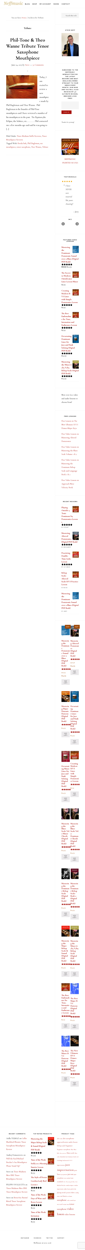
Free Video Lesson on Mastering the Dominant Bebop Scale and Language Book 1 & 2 (70, 467)
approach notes (62, 1142)
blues (72, 1149)
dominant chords (72, 1157)
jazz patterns (64, 1174)
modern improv (70, 1185)
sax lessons (69, 1196)
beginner (69, 1146)
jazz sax (70, 1174)
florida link (22, 143)
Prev (63, 224)
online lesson (67, 1189)
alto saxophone (68, 1138)
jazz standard (67, 1178)
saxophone (62, 1200)
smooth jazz (73, 1200)
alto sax (59, 1138)
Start (69, 219)
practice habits (70, 1192)
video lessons (69, 1214)
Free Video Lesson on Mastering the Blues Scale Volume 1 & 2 (70, 450)
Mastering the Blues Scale (71, 1181)
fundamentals (65, 1160)
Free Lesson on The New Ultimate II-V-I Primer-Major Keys (69, 425)
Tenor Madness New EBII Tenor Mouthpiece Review (16, 1175)
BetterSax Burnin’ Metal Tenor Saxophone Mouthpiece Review (17, 1201)
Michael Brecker (61, 1185)
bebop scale (61, 1146)
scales (68, 1200)
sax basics (63, 1196)
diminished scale (64, 1157)
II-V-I (70, 1160)
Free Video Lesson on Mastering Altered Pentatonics (70, 438)
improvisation (61, 1165)
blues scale (70, 1153)
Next (77, 224)
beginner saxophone (63, 1149)
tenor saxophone (23, 147)
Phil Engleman (33, 143)
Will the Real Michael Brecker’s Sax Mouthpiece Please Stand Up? (16, 1162)
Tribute (45, 147)
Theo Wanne (36, 147)
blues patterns (63, 1153)
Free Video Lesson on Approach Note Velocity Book (70, 484)
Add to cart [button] (66, 682)
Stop (70, 219)
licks (64, 1181)
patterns (73, 1189)
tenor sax (66, 1204)
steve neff (59, 1204)
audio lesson (73, 1142)
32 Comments (38, 65)
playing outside (61, 1192)
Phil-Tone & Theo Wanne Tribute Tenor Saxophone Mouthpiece (27, 49)
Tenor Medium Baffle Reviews (29, 136)
